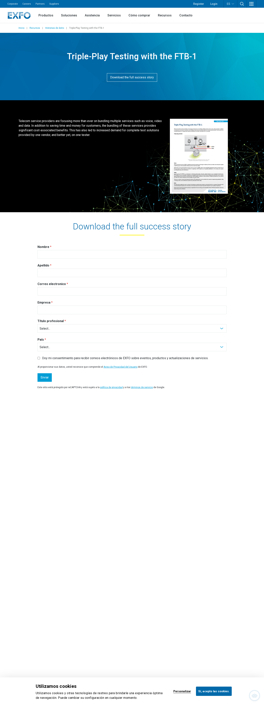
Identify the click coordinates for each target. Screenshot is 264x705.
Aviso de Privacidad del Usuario (120, 367)
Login (213, 3)
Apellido (43, 265)
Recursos (165, 15)
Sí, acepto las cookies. (213, 691)
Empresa (43, 302)
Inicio (21, 28)
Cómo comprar (139, 15)
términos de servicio (142, 387)
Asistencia (92, 15)
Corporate (12, 4)
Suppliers (54, 4)
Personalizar (182, 691)
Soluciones (69, 15)
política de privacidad (111, 387)
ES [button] (228, 3)
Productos (45, 15)
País (40, 339)
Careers (26, 4)
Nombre (43, 247)
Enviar (45, 377)
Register (198, 3)
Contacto (185, 15)
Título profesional (50, 321)
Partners (40, 4)
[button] (242, 4)
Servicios (114, 15)
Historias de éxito (54, 28)
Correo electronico (51, 284)
